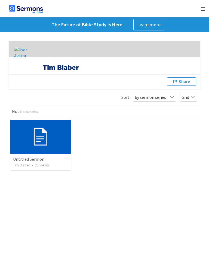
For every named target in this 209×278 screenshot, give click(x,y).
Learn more (149, 24)
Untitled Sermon (28, 159)
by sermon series (150, 97)
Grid (185, 97)
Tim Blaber (21, 165)
